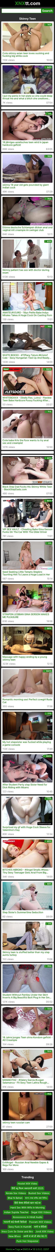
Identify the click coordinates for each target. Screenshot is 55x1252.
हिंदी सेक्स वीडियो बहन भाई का (27, 1202)
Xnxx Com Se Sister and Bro (17, 1231)
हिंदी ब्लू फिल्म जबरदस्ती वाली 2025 (27, 1188)
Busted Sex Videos (38, 1193)
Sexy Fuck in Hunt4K (20, 1226)
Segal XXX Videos (41, 1212)
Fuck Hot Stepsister (27, 1240)
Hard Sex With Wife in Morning (27, 1207)
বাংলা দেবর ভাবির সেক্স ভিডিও (36, 1197)
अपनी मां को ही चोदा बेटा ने (34, 1236)
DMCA (26, 1249)
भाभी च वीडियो (40, 1226)
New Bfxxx (15, 1236)
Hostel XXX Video (27, 1183)
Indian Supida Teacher (16, 1212)
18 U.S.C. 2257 (40, 1249)
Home (9, 1249)
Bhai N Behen (15, 1197)
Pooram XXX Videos (40, 1221)
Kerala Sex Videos (16, 1193)
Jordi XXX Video (44, 1231)
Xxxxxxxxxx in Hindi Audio (27, 1216)
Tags (18, 1249)
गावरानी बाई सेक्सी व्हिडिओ (15, 1221)
